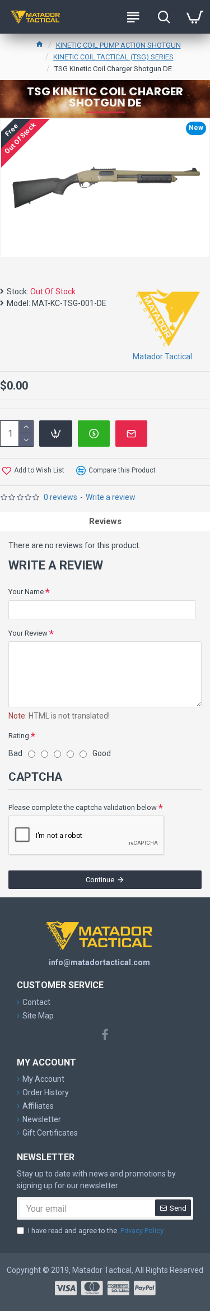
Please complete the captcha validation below (82, 807)
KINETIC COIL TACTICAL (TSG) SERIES (113, 57)
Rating (18, 735)
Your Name (26, 591)
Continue (100, 879)
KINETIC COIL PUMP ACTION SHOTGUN (118, 45)
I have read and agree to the (96, 1230)
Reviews (105, 521)
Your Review (28, 633)
